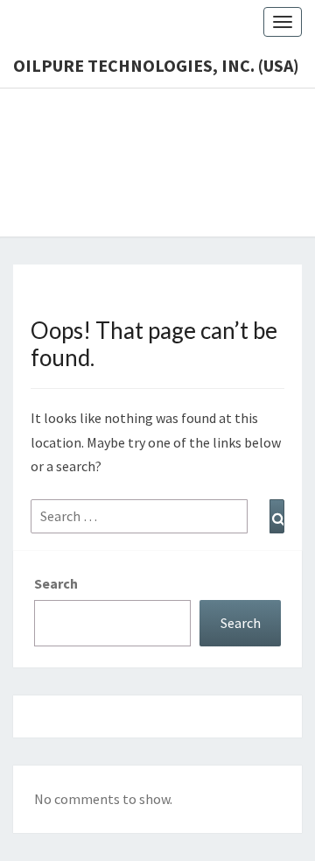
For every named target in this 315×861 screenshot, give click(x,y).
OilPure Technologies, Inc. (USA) (156, 65)
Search (56, 583)
